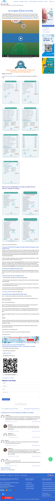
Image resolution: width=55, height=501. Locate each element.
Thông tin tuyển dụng (30, 488)
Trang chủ (15, 1)
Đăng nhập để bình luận (36, 421)
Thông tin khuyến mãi (30, 486)
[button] (20, 38)
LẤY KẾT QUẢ (40, 1)
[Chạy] (3, 56)
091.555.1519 (8, 353)
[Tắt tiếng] (36, 56)
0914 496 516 (5, 487)
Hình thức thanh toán (30, 484)
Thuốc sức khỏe (33, 1)
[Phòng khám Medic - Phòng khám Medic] (6, 1)
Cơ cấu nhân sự (29, 482)
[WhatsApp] (50, 459)
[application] (20, 38)
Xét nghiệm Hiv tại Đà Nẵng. (9, 377)
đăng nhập (6, 469)
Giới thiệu (21, 1)
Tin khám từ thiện (46, 27)
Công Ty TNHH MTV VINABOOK (33, 499)
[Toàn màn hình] (37, 56)
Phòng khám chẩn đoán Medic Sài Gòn (9, 76)
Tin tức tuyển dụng (46, 31)
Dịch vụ (26, 1)
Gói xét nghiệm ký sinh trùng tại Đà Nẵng (10, 408)
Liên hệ (50, 1)
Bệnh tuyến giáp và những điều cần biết (31, 408)
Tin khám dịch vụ (46, 29)
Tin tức (45, 1)
